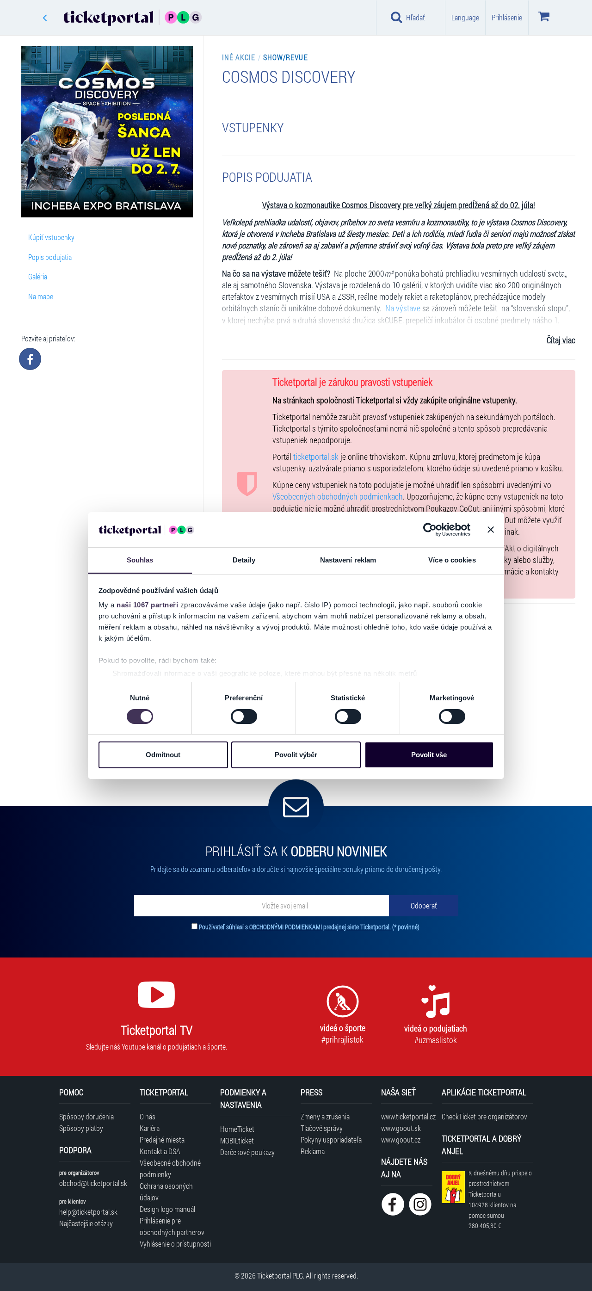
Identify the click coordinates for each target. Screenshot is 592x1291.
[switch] (244, 716)
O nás (147, 1116)
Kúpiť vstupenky (51, 237)
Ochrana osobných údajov (166, 1191)
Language (465, 17)
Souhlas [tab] (140, 560)
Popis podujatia (50, 257)
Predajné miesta (162, 1139)
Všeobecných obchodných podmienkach (337, 496)
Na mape (40, 296)
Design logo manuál (167, 1209)
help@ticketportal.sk (88, 1212)
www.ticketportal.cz (406, 1116)
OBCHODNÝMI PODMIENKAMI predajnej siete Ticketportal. (320, 926)
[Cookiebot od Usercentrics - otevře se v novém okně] (429, 530)
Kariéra (150, 1128)
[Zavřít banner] (490, 529)
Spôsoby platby (81, 1128)
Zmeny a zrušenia (325, 1116)
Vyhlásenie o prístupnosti (175, 1243)
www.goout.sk (401, 1128)
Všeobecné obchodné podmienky (170, 1168)
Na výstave (401, 308)
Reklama (313, 1151)
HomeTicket (237, 1129)
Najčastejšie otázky (86, 1223)
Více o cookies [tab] (451, 560)
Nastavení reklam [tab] (348, 560)
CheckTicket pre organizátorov (484, 1116)
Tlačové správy (322, 1128)
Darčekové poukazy (247, 1152)
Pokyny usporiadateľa (331, 1139)
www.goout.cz (400, 1139)
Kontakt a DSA (160, 1151)
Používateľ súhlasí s (309, 926)
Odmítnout (163, 755)
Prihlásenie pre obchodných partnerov (172, 1226)
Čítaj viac (561, 340)
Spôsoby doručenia (86, 1116)
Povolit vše (429, 755)
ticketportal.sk (316, 456)
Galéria (37, 276)
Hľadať (415, 17)
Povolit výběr (296, 755)
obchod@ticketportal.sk (93, 1183)
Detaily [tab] (244, 560)
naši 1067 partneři (147, 605)
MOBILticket (237, 1140)
